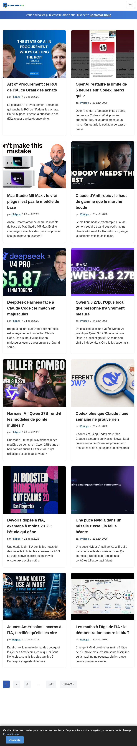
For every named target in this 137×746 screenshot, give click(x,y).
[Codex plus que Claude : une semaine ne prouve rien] (102, 383)
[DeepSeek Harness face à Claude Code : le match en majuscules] (34, 272)
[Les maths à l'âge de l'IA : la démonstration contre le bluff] (102, 596)
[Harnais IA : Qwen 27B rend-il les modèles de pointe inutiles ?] (34, 383)
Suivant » (68, 684)
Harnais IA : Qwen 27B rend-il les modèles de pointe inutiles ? (34, 419)
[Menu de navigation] (130, 5)
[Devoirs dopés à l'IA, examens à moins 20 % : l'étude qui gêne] (34, 490)
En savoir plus (11, 734)
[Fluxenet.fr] (13, 5)
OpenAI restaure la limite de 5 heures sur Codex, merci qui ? (101, 90)
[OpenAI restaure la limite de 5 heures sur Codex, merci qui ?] (102, 54)
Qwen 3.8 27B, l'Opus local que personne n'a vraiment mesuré (100, 308)
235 (51, 684)
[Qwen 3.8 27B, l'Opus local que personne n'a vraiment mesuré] (102, 272)
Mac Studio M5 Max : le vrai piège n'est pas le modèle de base (33, 201)
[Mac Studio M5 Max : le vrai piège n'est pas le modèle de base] (34, 165)
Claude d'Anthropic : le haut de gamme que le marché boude (101, 201)
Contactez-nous (100, 14)
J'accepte (15, 739)
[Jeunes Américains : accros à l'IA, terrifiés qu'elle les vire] (34, 596)
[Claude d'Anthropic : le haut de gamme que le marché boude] (102, 165)
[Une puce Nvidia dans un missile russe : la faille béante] (102, 490)
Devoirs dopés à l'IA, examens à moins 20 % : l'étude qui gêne (29, 526)
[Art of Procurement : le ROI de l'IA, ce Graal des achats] (34, 54)
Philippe (16, 96)
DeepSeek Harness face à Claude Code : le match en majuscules (31, 308)
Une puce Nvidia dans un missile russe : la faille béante (98, 526)
